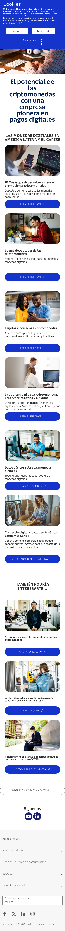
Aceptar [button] (16, 31)
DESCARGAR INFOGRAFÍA (31, 485)
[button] (14, 914)
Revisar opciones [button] (30, 40)
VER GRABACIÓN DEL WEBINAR (30, 558)
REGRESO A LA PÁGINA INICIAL (31, 790)
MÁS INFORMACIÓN (31, 651)
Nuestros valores (12, 850)
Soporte (7, 873)
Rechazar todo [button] (43, 31)
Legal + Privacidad (13, 885)
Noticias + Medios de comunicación (24, 862)
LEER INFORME (31, 710)
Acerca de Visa (11, 838)
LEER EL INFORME (30, 204)
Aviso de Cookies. (11, 23)
